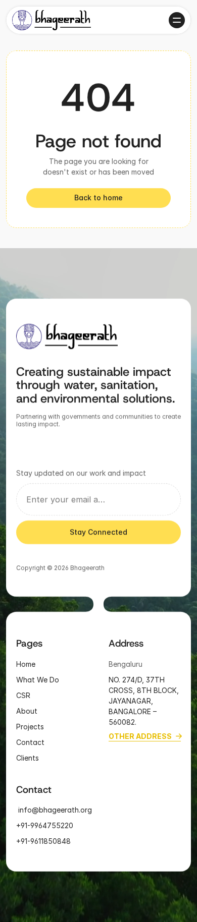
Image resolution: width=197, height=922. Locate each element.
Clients (27, 757)
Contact (30, 741)
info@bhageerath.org (54, 809)
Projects (30, 726)
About (26, 710)
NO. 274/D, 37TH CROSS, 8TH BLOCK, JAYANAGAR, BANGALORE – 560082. (145, 700)
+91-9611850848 (44, 841)
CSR (23, 694)
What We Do (37, 679)
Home (25, 663)
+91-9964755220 (44, 825)
